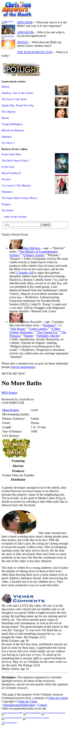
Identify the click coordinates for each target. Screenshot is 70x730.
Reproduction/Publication (19, 705)
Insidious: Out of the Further (17, 92)
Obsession (7, 191)
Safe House (18, 328)
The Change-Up (47, 332)
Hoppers (6, 204)
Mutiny (6, 86)
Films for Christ (58, 698)
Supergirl (7, 136)
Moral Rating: (10, 410)
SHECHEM (24, 22)
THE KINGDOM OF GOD (34, 52)
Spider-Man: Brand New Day (18, 105)
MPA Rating (9, 392)
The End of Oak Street (14, 99)
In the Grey (8, 166)
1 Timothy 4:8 (24, 272)
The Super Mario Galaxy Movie (19, 197)
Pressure (6, 179)
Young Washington (12, 124)
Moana (5, 117)
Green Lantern (38, 328)
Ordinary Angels (33, 255)
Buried (28, 335)
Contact (42, 705)
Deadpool (49, 325)
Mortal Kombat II (11, 173)
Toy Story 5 (8, 142)
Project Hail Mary (11, 154)
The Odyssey (9, 111)
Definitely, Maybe (48, 335)
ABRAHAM (25, 32)
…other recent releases (14, 216)
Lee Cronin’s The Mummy (16, 185)
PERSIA (22, 42)
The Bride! (8, 210)
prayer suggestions (22, 367)
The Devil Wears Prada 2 (15, 160)
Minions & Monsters (13, 130)
